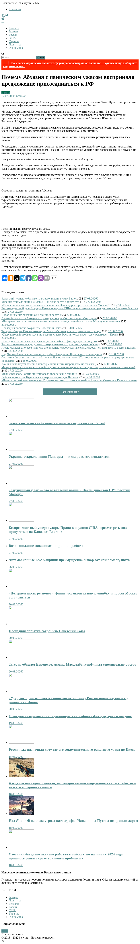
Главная (14, 28)
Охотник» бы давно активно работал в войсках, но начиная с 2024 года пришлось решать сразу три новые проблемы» (66, 856)
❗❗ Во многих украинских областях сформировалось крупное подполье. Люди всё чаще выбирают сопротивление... (70, 64)
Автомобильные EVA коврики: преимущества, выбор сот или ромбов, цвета (49, 318)
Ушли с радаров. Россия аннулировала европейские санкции (39, 373)
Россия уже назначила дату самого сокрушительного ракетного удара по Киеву (50, 344)
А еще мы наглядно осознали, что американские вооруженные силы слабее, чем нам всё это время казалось (68, 347)
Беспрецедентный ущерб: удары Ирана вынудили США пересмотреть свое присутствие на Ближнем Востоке (69, 308)
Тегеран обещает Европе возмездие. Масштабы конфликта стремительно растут (51, 331)
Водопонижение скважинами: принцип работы (31, 314)
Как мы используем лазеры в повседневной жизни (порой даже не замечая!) (48, 364)
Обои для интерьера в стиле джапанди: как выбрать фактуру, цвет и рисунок (49, 341)
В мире (13, 31)
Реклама (14, 903)
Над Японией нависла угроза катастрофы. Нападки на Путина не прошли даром (51, 354)
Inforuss (20, 95)
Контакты (15, 9)
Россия (13, 34)
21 (26, 95)
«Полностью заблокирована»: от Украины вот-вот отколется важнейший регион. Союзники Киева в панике (69, 380)
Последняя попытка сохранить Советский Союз (31, 328)
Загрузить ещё (70, 391)
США (12, 37)
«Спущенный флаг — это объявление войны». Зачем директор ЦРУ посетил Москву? (54, 305)
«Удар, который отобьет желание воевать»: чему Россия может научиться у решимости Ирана (59, 334)
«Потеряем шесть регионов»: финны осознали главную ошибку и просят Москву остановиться (60, 321)
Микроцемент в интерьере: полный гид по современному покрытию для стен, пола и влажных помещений (68, 367)
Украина (14, 41)
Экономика (16, 47)
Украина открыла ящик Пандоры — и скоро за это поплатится (40, 301)
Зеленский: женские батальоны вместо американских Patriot (38, 298)
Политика (15, 44)
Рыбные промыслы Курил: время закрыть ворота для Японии (39, 377)
